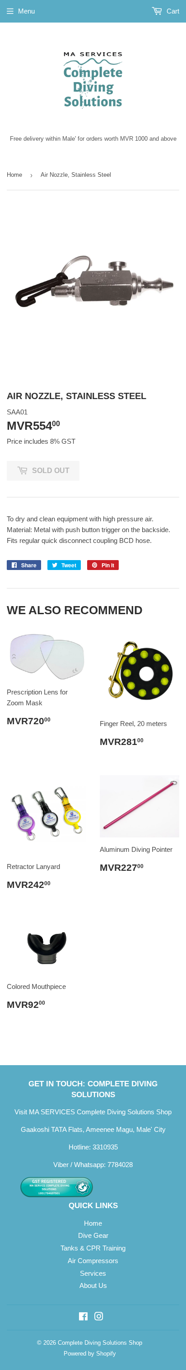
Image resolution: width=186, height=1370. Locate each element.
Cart (172, 11)
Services (93, 1273)
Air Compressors (93, 1260)
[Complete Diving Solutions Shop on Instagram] (98, 1317)
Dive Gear (93, 1235)
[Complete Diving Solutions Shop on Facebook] (83, 1317)
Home (14, 174)
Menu (26, 11)
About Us (93, 1285)
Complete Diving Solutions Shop (100, 1342)
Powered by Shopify (90, 1353)
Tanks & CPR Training (93, 1248)
